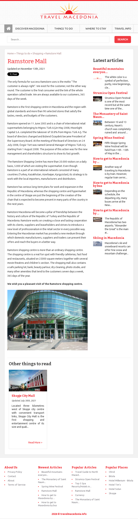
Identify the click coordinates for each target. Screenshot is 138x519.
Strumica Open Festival (110, 93)
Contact (12, 476)
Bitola (112, 476)
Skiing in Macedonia (108, 238)
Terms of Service (17, 484)
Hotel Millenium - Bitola (121, 480)
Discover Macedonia (29, 28)
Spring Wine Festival (108, 138)
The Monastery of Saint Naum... (110, 115)
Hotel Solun (115, 489)
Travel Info (122, 28)
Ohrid (112, 472)
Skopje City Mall (23, 395)
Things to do (23, 53)
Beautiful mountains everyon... (108, 70)
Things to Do (63, 28)
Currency (79, 495)
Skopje (112, 493)
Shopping (38, 53)
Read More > (35, 442)
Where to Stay (96, 28)
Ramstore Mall (49, 490)
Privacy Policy (15, 472)
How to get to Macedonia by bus (111, 184)
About (11, 480)
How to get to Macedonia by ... (111, 160)
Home (10, 53)
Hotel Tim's (115, 484)
